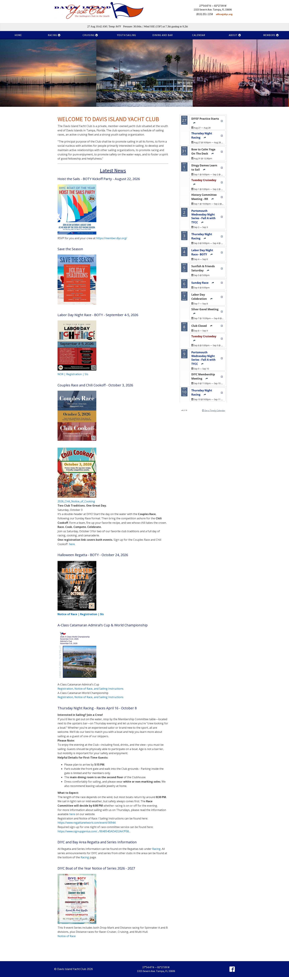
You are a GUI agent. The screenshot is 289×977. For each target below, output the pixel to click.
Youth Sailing (126, 35)
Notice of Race (67, 936)
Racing (156, 849)
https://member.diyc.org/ (111, 238)
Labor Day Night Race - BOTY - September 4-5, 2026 (98, 315)
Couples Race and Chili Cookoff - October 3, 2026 (95, 385)
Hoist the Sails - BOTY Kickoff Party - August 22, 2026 (99, 179)
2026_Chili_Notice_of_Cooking (76, 501)
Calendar (198, 35)
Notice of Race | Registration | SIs (81, 614)
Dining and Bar (162, 35)
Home (18, 35)
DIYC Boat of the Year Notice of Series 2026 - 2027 (96, 868)
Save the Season (70, 249)
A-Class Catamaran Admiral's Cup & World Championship (103, 625)
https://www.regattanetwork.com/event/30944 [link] (86, 822)
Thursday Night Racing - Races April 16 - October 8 (97, 708)
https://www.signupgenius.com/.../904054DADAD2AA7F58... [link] (94, 831)
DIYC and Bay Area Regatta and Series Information (97, 842)
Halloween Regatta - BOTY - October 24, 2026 (93, 555)
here (72, 544)
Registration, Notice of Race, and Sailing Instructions (90, 688)
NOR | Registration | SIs (73, 374)
